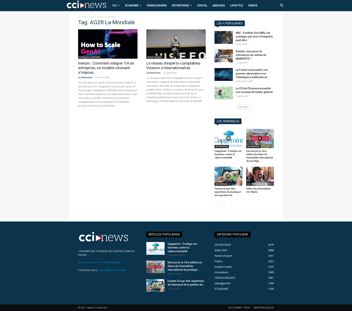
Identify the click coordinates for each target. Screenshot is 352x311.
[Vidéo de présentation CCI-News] (260, 176)
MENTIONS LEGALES (264, 307)
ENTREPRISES (180, 5)
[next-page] (222, 203)
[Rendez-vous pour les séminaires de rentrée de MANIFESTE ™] (223, 56)
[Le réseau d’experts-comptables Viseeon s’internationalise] (176, 44)
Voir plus (242, 106)
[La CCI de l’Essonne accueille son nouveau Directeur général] (223, 93)
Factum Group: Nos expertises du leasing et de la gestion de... (227, 192)
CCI (114, 5)
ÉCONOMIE (131, 5)
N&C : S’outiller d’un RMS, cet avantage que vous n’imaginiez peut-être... (254, 36)
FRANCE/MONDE (157, 5)
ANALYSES (218, 5)
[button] (281, 6)
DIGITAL (202, 5)
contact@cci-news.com (112, 270)
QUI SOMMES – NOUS (239, 307)
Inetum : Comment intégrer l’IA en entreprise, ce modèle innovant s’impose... (106, 68)
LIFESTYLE (236, 5)
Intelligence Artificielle (89, 57)
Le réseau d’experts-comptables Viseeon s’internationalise (173, 65)
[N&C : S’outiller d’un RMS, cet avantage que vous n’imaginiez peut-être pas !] (223, 37)
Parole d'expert (154, 57)
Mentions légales (112, 262)
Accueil (81, 16)
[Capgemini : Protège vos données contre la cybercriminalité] (228, 138)
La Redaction (85, 77)
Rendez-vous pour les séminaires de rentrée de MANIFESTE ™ (251, 55)
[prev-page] (216, 203)
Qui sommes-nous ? (88, 262)
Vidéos (252, 5)
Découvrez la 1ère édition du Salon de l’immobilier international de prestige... (185, 266)
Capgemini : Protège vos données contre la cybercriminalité (227, 154)
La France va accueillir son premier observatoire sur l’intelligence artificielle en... (253, 73)
